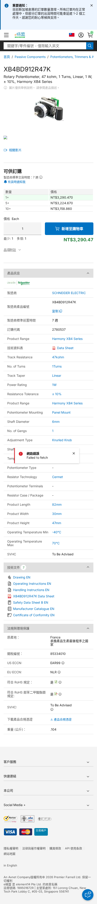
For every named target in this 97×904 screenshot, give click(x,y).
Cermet (57, 477)
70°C (56, 543)
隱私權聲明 (11, 848)
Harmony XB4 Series (67, 339)
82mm (57, 504)
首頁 (7, 57)
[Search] (89, 45)
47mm (56, 523)
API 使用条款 (73, 848)
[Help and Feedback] (87, 894)
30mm (57, 514)
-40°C (56, 532)
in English (10, 865)
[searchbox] (45, 45)
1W (54, 385)
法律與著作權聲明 (34, 848)
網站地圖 (9, 853)
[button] (6, 35)
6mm (56, 421)
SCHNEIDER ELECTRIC (69, 293)
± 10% (57, 394)
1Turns (57, 366)
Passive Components (30, 57)
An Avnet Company (17, 877)
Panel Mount (61, 412)
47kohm (58, 357)
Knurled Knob (62, 440)
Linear (56, 375)
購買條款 (55, 848)
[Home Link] (24, 35)
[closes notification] (91, 5)
